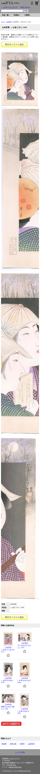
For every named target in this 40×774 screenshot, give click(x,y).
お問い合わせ (25, 7)
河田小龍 (13, 744)
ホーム (3, 22)
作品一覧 (5, 15)
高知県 (4, 744)
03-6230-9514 (11, 765)
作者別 (16, 15)
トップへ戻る (20, 752)
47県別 (26, 15)
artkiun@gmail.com (15, 767)
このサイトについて (10, 7)
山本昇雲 (9, 22)
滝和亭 (22, 744)
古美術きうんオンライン (11, 758)
